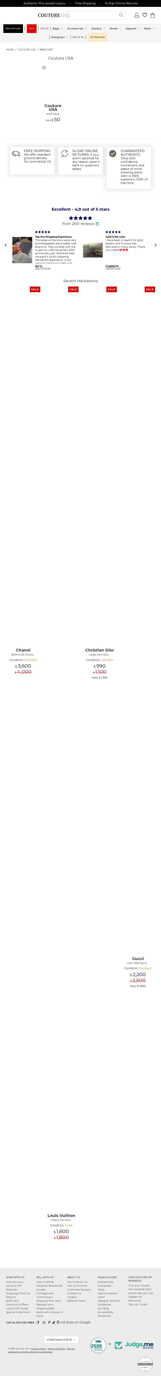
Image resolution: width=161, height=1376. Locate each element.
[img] (80, 218)
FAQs (101, 1289)
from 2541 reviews (78, 224)
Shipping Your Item (49, 1300)
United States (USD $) (59, 1339)
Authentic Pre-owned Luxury (44, 3)
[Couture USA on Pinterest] (49, 1322)
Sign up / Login (137, 1304)
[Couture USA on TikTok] (53, 1322)
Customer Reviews (79, 1289)
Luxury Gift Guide (17, 1308)
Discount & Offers (17, 1304)
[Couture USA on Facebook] (38, 1322)
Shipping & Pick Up (18, 1293)
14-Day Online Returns (121, 3)
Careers (72, 1297)
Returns (11, 1297)
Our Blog (103, 1308)
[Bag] (152, 16)
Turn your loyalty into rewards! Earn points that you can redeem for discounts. (140, 1293)
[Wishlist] (144, 16)
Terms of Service (56, 1349)
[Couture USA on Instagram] (44, 1322)
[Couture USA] (54, 15)
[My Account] (137, 16)
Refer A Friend (76, 1300)
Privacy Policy (38, 1349)
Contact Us (74, 1293)
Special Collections (18, 1312)
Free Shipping (85, 3)
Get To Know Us (77, 1281)
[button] (58, 28)
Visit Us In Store (77, 1285)
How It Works (45, 1281)
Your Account (15, 1281)
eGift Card (12, 1300)
